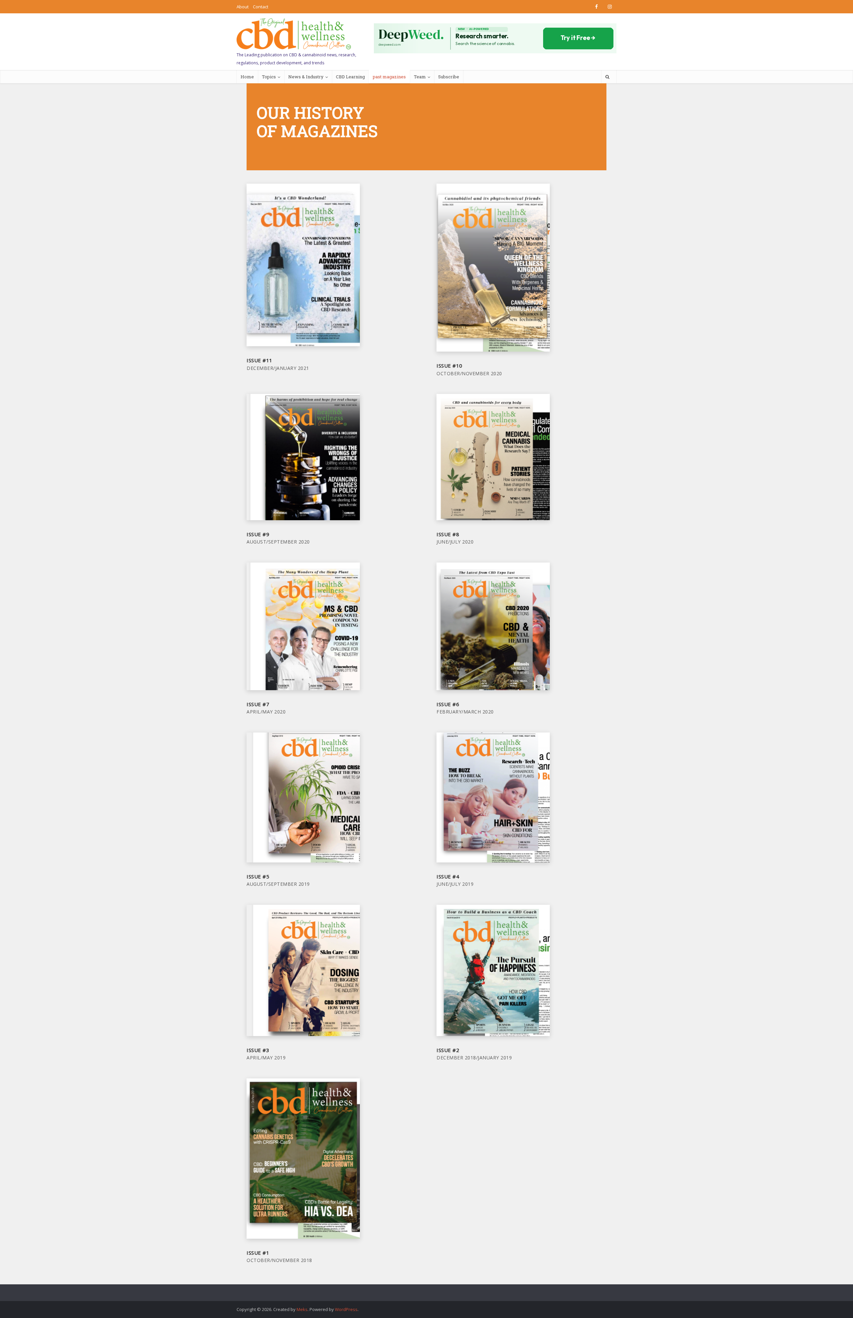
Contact (260, 7)
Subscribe (448, 77)
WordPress (346, 1309)
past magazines (389, 77)
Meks (302, 1309)
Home (247, 77)
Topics (269, 77)
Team (420, 77)
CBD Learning (350, 77)
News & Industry (306, 77)
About (243, 7)
